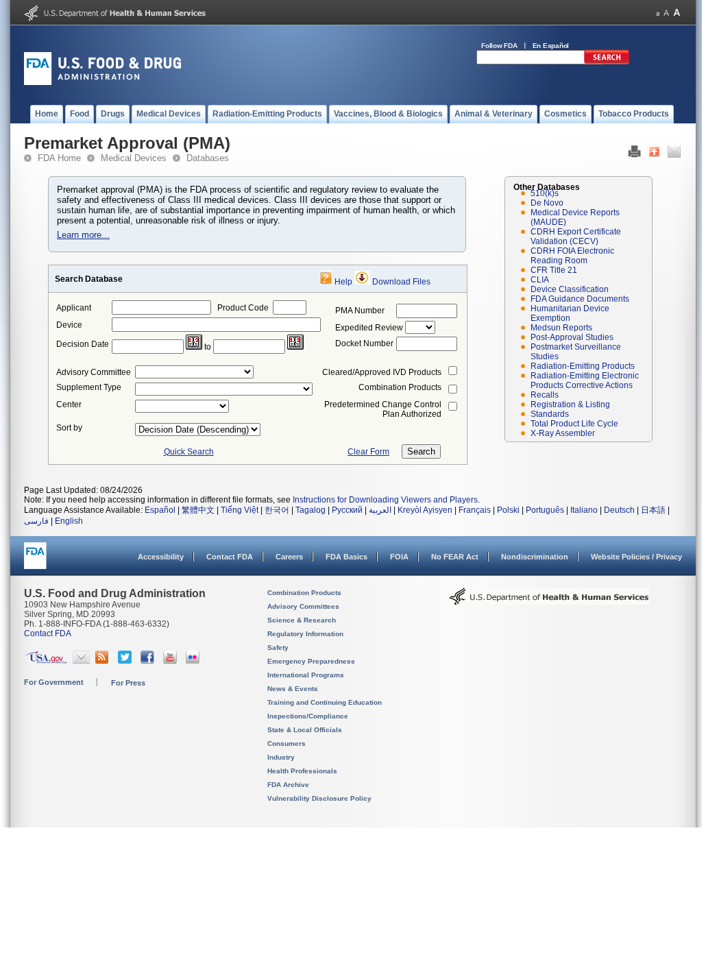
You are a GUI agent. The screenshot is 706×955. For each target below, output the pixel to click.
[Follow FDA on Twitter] (126, 661)
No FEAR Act (454, 557)
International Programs (305, 675)
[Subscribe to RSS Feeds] (103, 661)
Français (475, 510)
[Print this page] (634, 155)
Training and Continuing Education (324, 702)
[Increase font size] (677, 13)
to (207, 347)
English (69, 521)
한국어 (277, 510)
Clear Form (368, 452)
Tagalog (310, 510)
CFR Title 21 (554, 270)
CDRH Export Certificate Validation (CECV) (576, 236)
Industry (281, 757)
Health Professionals (302, 771)
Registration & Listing (570, 404)
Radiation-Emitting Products (583, 366)
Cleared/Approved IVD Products (381, 372)
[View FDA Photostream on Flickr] (194, 661)
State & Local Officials (304, 730)
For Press (128, 683)
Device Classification (570, 289)
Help (343, 282)
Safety (278, 647)
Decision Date (82, 344)
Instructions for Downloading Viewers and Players (385, 500)
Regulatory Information (305, 634)
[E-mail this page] (674, 155)
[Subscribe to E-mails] (81, 661)
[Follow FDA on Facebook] (149, 661)
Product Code (243, 308)
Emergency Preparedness (311, 661)
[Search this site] (606, 62)
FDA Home (59, 158)
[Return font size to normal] (666, 13)
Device (69, 325)
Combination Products (399, 387)
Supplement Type (88, 387)
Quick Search (189, 452)
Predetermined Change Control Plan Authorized (382, 409)
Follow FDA (499, 45)
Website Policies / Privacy (636, 557)
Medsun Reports (561, 328)
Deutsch (619, 510)
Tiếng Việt (239, 510)
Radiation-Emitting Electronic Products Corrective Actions (585, 380)
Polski (508, 510)
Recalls (545, 395)
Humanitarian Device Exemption (570, 313)
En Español (551, 45)
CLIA (540, 280)
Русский (347, 510)
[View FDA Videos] (171, 661)
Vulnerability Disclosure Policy (319, 798)
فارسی (36, 521)
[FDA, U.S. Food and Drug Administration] (102, 82)
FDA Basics (346, 557)
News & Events (292, 688)
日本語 (653, 510)
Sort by (69, 428)
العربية (380, 510)
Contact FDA (229, 557)
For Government (54, 682)
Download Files (401, 282)
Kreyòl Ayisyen (425, 510)
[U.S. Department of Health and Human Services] (115, 18)
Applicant (73, 308)
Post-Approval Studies (572, 337)
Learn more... (83, 235)
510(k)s (545, 193)
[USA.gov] (46, 661)
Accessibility (161, 557)
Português (545, 510)
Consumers (286, 743)
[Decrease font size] (657, 13)
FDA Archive (288, 784)
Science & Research (301, 620)
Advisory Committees (303, 606)
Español (160, 510)
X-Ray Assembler (563, 433)
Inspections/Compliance (307, 716)
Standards (550, 414)
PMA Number (360, 310)
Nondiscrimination (534, 557)
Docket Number (364, 343)
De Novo (547, 203)
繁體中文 (198, 510)
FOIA (399, 557)
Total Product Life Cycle (574, 423)
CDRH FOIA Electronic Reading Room (572, 255)
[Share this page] (654, 155)
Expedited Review (369, 328)
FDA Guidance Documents (580, 299)
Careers (289, 557)
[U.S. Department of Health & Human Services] (549, 601)
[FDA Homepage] (35, 562)
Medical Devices (134, 158)
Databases (207, 158)
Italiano (584, 510)
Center (69, 404)
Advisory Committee (93, 372)
